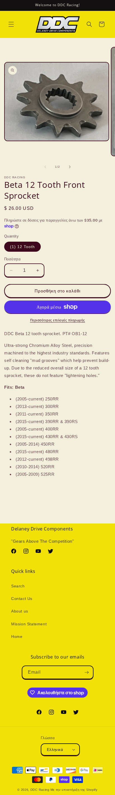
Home (16, 636)
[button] (11, 24)
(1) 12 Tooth (22, 246)
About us (19, 611)
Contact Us (21, 598)
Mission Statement (29, 624)
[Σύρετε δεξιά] (70, 167)
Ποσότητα (12, 259)
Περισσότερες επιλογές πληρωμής (57, 320)
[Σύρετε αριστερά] (45, 167)
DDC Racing (39, 789)
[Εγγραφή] (87, 672)
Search (18, 586)
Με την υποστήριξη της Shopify (74, 789)
